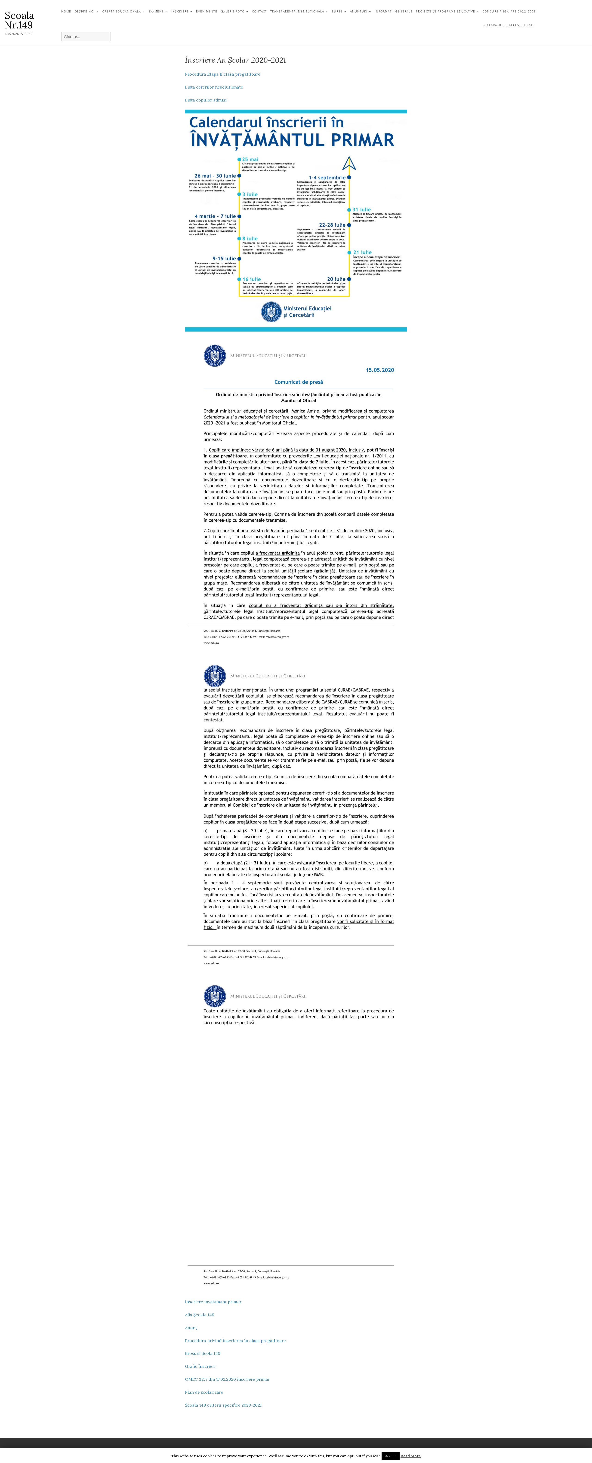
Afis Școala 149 (199, 1314)
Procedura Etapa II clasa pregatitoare (222, 74)
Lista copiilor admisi (206, 100)
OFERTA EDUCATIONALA (121, 11)
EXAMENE (156, 11)
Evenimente (206, 11)
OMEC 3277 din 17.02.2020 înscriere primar (227, 1379)
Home (66, 11)
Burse (337, 11)
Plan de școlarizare (204, 1392)
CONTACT (259, 11)
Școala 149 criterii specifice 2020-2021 (223, 1405)
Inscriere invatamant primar (213, 1301)
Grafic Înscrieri (200, 1366)
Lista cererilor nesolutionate (214, 87)
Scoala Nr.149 (19, 20)
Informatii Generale (394, 11)
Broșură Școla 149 (202, 1353)
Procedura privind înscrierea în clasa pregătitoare (235, 1340)
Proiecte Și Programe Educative (445, 11)
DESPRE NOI (85, 11)
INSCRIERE (180, 11)
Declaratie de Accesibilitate (509, 25)
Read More (411, 1456)
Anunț (191, 1327)
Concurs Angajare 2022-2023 (509, 11)
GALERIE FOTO (233, 11)
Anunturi (358, 11)
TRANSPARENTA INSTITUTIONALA (297, 11)
